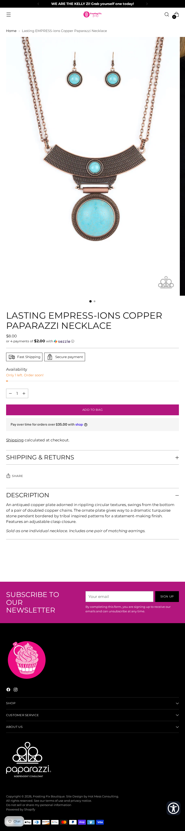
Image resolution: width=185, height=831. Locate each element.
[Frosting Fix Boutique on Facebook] (9, 690)
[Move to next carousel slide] (175, 566)
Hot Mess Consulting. (103, 796)
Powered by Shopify (20, 809)
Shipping (15, 440)
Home (11, 31)
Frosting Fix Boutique (49, 796)
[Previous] (38, 4)
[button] (92, 341)
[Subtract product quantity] (24, 393)
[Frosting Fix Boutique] (92, 14)
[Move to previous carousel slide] (165, 566)
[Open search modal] (166, 14)
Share (17, 476)
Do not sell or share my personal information (38, 805)
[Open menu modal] (8, 14)
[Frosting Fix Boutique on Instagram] (16, 690)
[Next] (147, 4)
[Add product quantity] (10, 393)
